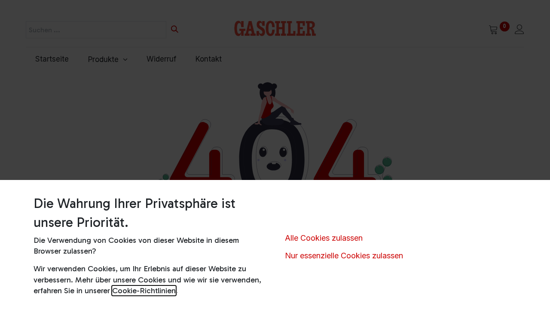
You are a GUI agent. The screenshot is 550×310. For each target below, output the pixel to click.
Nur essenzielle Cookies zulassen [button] (344, 255)
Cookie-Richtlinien (144, 290)
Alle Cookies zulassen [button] (324, 237)
